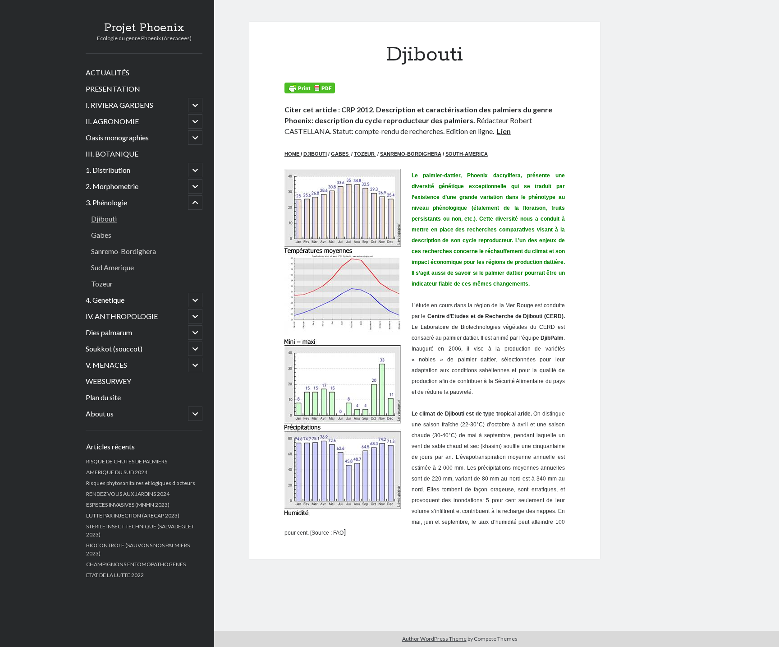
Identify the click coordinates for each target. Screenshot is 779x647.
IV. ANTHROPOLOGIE (122, 316)
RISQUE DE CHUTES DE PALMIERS (126, 461)
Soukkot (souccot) (114, 348)
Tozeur (102, 283)
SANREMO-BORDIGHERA (410, 154)
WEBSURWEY (108, 381)
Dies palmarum (109, 332)
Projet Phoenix (144, 28)
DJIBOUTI (315, 154)
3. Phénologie (106, 202)
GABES (340, 154)
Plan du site (103, 397)
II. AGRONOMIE (112, 121)
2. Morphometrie (112, 186)
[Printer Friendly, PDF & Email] (309, 88)
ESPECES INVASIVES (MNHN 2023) (128, 504)
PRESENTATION (113, 88)
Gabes (101, 235)
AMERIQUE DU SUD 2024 (116, 472)
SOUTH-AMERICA (466, 154)
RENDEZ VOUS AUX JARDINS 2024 (128, 493)
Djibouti (104, 218)
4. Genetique (105, 300)
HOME (292, 154)
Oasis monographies (117, 137)
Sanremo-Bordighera (123, 251)
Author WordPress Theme (434, 638)
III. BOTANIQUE (112, 153)
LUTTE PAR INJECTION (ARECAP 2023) (132, 515)
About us (100, 413)
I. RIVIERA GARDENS (119, 105)
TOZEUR (365, 154)
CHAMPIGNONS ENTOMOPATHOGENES (136, 564)
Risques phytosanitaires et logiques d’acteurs (140, 483)
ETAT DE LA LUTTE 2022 (115, 575)
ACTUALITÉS (107, 72)
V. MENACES (106, 364)
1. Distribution (108, 170)
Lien (504, 131)
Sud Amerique (112, 267)
